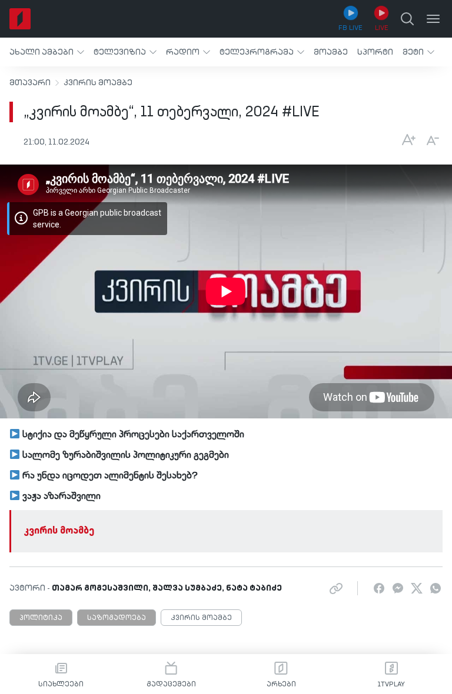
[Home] (20, 18)
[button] (46, 52)
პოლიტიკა (40, 618)
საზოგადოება (116, 618)
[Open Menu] (433, 18)
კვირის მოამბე (98, 83)
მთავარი (30, 83)
